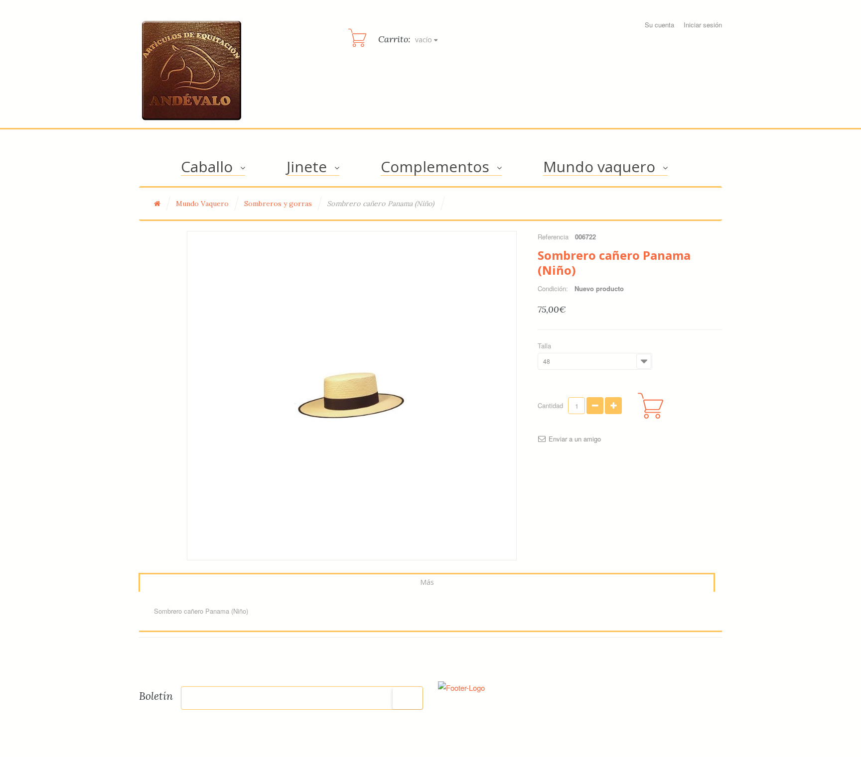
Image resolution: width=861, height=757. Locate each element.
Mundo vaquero (599, 166)
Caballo (207, 166)
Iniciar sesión (703, 24)
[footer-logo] (461, 686)
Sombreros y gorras (278, 203)
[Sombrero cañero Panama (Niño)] (352, 395)
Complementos (435, 166)
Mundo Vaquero (202, 203)
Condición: (553, 288)
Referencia (553, 236)
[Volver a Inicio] (157, 203)
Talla (545, 345)
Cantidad (550, 405)
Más (427, 582)
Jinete (307, 166)
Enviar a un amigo (575, 438)
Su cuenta (659, 24)
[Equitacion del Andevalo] (192, 71)
